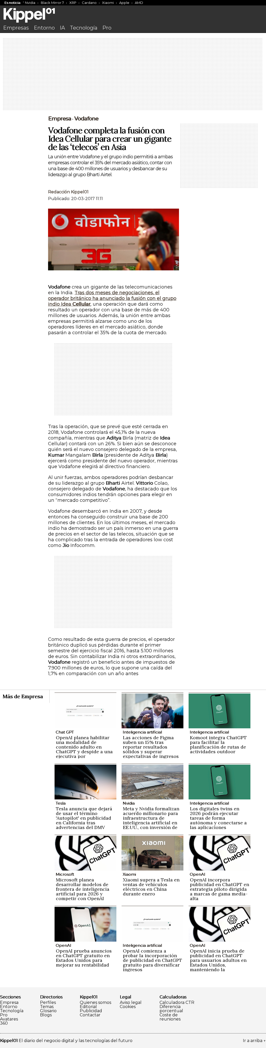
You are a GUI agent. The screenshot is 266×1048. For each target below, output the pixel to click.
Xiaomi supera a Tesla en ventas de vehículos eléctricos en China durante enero (151, 887)
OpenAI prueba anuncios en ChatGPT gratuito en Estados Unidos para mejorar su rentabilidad (84, 958)
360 (4, 1023)
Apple (124, 3)
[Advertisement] (133, 74)
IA (62, 28)
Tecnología (83, 28)
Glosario (48, 1011)
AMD (139, 3)
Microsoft (65, 874)
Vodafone (86, 118)
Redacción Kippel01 (68, 191)
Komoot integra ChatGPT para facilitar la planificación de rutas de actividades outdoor (218, 745)
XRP (72, 3)
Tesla (60, 803)
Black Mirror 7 (52, 3)
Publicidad (91, 1011)
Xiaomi (108, 3)
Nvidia (30, 3)
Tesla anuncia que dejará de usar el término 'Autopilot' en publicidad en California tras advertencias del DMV (84, 818)
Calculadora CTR (176, 1003)
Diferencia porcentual (171, 1009)
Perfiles (48, 1003)
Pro (106, 28)
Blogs (46, 1015)
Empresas (16, 28)
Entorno (44, 28)
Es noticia (12, 3)
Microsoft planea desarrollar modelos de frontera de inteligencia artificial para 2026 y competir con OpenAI (82, 889)
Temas (47, 1007)
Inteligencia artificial (142, 732)
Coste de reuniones (170, 1017)
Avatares (9, 1019)
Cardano (89, 3)
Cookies (128, 1007)
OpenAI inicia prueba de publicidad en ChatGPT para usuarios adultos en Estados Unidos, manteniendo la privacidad (218, 962)
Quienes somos (95, 1003)
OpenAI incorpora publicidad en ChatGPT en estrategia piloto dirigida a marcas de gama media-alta (219, 889)
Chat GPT (65, 732)
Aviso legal (131, 1003)
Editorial (88, 1007)
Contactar (90, 1015)
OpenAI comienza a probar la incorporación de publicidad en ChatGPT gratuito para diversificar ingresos (152, 960)
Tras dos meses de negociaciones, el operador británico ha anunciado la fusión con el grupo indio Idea (112, 298)
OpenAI (197, 874)
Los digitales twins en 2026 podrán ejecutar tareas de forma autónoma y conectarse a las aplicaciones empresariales (218, 820)
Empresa (59, 118)
